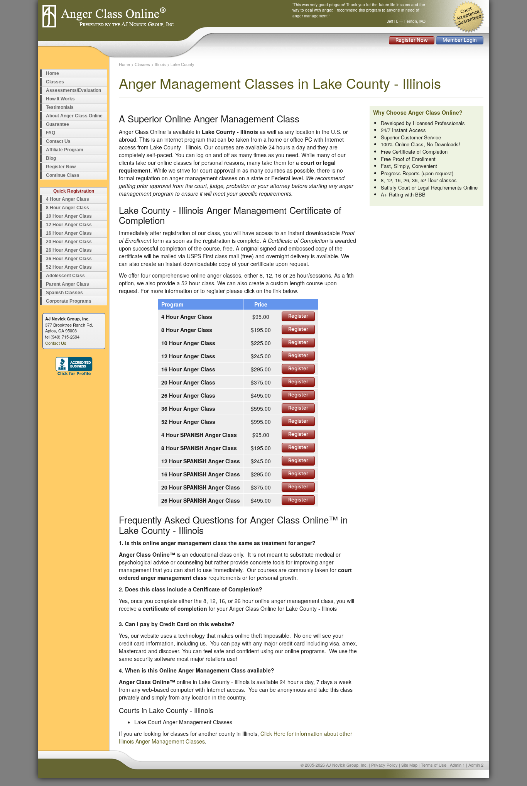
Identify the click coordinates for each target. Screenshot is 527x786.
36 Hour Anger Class (69, 258)
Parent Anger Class (67, 284)
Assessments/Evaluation (73, 90)
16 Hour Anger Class (69, 233)
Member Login (460, 40)
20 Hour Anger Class (69, 241)
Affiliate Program (64, 149)
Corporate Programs (68, 301)
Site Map (409, 765)
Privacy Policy (384, 765)
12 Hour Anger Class (69, 224)
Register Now (411, 40)
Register (298, 316)
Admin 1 (457, 765)
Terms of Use (433, 765)
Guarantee (57, 124)
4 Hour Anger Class (67, 199)
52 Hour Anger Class (69, 267)
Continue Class (62, 175)
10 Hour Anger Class (69, 216)
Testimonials (60, 107)
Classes (55, 82)
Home (52, 73)
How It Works (60, 99)
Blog (51, 158)
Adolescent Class (65, 275)
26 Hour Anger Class (69, 250)
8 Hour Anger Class (67, 207)
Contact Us (58, 141)
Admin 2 (475, 765)
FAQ (50, 133)
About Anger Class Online (74, 116)
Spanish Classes (64, 292)
